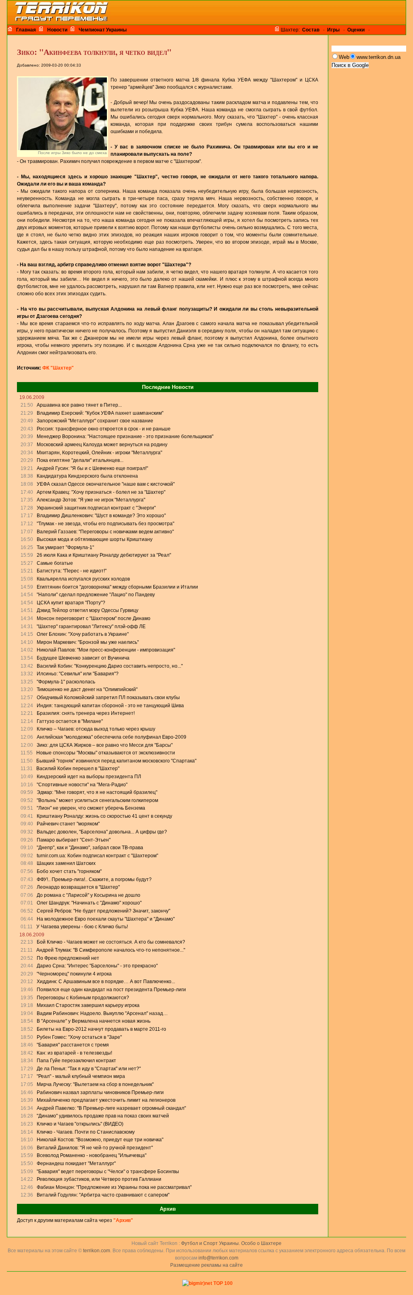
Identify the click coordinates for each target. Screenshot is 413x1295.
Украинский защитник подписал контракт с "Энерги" (96, 508)
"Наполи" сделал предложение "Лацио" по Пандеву (96, 594)
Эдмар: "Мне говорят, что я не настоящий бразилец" (97, 792)
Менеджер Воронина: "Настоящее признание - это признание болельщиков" (125, 436)
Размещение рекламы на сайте (206, 1265)
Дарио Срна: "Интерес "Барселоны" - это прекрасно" (97, 966)
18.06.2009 (31, 935)
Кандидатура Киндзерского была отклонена (87, 476)
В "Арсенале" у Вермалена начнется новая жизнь (93, 1021)
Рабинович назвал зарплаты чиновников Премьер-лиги (100, 1092)
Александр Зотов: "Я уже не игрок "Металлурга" (91, 500)
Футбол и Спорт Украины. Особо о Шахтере (231, 1243)
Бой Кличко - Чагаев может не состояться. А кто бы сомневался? (111, 942)
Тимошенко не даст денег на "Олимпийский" (87, 689)
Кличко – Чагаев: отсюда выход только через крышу (96, 729)
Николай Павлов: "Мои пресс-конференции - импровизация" (106, 650)
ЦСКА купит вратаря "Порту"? (71, 603)
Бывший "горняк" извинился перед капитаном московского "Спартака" (116, 761)
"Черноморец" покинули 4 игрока (74, 974)
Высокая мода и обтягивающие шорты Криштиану (94, 539)
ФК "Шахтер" (58, 368)
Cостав (310, 30)
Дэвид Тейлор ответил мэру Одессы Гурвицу (87, 610)
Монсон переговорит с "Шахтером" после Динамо (93, 618)
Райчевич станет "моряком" (68, 824)
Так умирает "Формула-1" (65, 547)
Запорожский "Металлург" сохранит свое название (95, 421)
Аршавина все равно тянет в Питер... (79, 405)
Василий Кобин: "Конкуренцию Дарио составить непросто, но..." (110, 666)
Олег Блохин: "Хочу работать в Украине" (83, 634)
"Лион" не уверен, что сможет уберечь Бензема (91, 808)
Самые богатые (55, 563)
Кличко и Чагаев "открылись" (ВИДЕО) (80, 1124)
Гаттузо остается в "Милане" (70, 721)
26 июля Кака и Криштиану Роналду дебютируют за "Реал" (104, 555)
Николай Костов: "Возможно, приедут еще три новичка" (100, 1140)
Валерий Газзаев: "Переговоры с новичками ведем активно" (105, 532)
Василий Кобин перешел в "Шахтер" (77, 768)
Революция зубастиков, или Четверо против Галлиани (99, 1179)
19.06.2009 (31, 397)
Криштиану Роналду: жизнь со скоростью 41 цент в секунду (104, 816)
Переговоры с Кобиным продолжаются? (83, 997)
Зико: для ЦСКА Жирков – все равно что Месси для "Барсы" (105, 745)
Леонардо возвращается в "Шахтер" (78, 887)
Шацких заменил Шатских (66, 863)
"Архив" (123, 1220)
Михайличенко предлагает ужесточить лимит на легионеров (106, 1100)
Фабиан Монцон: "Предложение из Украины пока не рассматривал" (114, 1187)
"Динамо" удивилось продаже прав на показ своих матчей (103, 1116)
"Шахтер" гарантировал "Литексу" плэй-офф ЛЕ (91, 626)
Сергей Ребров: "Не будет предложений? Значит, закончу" (103, 911)
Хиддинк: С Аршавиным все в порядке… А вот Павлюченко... (106, 981)
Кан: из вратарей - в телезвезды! (74, 1053)
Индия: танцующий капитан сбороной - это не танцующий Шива (110, 705)
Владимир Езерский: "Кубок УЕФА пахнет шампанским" (100, 413)
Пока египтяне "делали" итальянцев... (80, 460)
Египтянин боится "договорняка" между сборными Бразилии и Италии (117, 587)
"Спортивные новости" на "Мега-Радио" (82, 784)
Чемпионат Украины (103, 30)
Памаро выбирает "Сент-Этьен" (74, 840)
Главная (26, 30)
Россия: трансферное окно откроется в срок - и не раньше (104, 429)
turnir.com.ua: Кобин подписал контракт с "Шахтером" (97, 855)
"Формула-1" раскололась (66, 682)
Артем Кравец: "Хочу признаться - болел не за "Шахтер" (101, 492)
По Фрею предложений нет (68, 958)
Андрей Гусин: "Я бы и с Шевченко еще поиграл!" (92, 468)
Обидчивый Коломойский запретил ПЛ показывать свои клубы (108, 697)
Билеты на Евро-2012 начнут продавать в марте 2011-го (101, 1029)
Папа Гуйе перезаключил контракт (76, 1060)
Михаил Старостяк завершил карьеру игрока (88, 1005)
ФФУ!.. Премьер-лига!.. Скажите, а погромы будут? (94, 879)
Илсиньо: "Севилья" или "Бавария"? (78, 674)
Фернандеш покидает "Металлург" (76, 1163)
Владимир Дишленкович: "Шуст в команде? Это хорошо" (101, 515)
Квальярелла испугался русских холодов (83, 579)
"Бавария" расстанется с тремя (73, 1045)
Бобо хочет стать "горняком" (69, 871)
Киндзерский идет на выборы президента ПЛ (89, 776)
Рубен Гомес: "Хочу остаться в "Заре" (79, 1037)
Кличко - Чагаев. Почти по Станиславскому (86, 1132)
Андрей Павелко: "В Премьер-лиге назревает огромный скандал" (111, 1108)
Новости (57, 30)
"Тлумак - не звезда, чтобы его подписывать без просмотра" (105, 523)
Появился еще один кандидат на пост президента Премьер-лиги (111, 989)
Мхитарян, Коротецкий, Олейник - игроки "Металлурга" (99, 452)
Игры (333, 30)
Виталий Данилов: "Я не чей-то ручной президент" (95, 1148)
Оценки (356, 30)
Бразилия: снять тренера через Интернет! (86, 713)
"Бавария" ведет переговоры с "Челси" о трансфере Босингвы (108, 1171)
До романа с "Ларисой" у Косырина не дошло (88, 895)
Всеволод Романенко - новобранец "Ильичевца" (91, 1155)
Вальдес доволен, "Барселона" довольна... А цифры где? (102, 832)
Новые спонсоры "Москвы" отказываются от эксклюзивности (105, 753)
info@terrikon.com (218, 1258)
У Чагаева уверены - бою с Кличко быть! (82, 926)
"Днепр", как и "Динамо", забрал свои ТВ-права (90, 847)
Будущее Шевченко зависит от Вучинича (83, 658)
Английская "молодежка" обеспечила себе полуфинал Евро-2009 (111, 737)
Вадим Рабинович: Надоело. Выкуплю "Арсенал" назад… (102, 1013)
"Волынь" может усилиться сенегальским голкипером (97, 800)
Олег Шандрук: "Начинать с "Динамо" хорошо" (89, 903)
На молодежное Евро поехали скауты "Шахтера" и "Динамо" (106, 919)
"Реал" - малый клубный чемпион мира (81, 1076)
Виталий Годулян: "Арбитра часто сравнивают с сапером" (103, 1195)
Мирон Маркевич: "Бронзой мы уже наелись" (88, 642)
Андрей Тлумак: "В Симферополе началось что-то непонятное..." (110, 950)
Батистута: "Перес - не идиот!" (71, 571)
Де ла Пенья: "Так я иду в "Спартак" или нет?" (89, 1069)
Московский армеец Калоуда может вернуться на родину (102, 444)
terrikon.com (96, 1250)
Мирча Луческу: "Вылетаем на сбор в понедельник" (95, 1084)
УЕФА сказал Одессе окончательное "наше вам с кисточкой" (106, 484)
